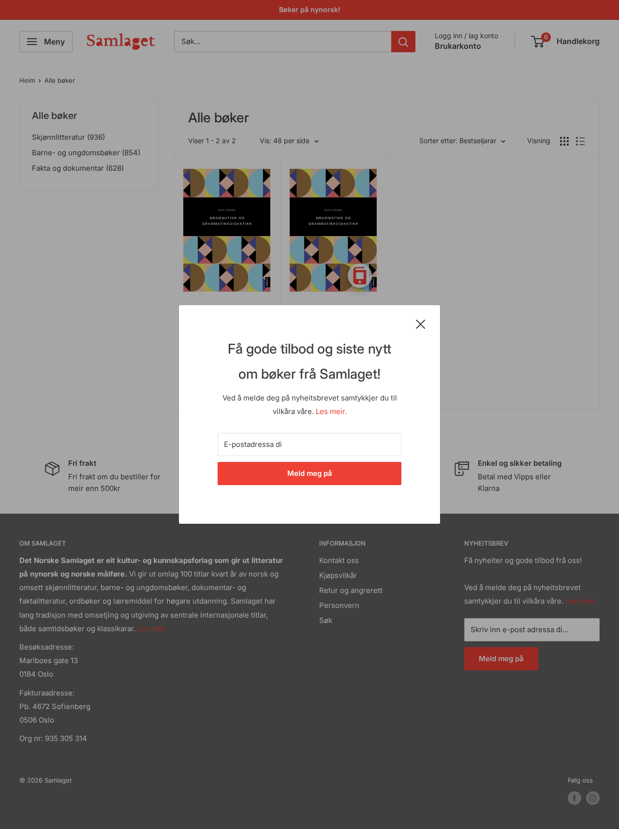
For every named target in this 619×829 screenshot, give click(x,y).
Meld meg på (309, 473)
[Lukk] (421, 323)
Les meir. (331, 411)
